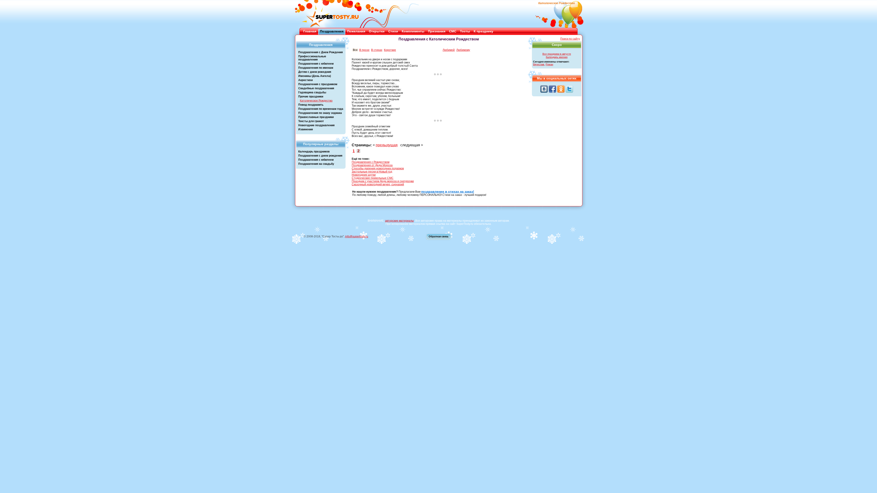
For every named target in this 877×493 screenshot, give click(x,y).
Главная (309, 31)
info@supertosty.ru (356, 236)
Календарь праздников (314, 151)
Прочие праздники (310, 96)
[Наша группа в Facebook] (552, 89)
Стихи (393, 31)
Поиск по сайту (570, 38)
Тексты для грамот (311, 121)
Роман (549, 64)
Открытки (377, 31)
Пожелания (356, 31)
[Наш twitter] (569, 89)
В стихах (376, 50)
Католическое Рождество (316, 100)
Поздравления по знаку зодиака (320, 113)
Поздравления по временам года (320, 108)
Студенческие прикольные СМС (373, 178)
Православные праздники (316, 117)
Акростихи (305, 80)
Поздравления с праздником (317, 84)
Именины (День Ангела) (314, 76)
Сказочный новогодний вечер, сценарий (378, 184)
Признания (436, 31)
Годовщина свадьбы (312, 92)
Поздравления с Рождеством (370, 162)
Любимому (463, 50)
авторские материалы (399, 220)
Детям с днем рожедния (314, 71)
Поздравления (331, 31)
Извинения (305, 129)
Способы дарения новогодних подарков (378, 168)
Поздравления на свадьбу (316, 163)
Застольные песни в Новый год (372, 171)
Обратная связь (439, 236)
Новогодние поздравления (316, 125)
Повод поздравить (310, 104)
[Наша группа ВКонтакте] (544, 89)
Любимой (449, 50)
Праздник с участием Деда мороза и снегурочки (383, 181)
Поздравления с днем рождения (320, 155)
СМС (452, 31)
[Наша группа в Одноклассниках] (561, 89)
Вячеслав (538, 64)
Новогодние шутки (364, 174)
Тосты (465, 31)
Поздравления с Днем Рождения (320, 52)
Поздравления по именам (315, 67)
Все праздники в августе (556, 53)
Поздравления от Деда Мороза (372, 165)
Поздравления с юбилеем (316, 63)
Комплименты (413, 31)
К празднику (483, 31)
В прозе (364, 50)
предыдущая (387, 145)
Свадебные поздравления (316, 88)
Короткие (390, 50)
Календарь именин (557, 57)
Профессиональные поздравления (312, 58)
